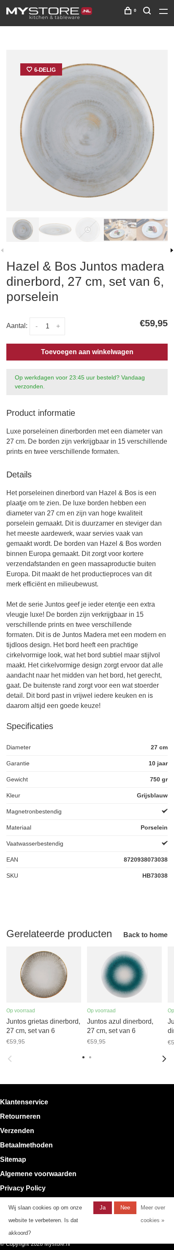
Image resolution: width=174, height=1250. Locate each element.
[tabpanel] (87, 130)
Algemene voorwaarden (38, 1173)
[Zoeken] (148, 12)
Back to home (145, 934)
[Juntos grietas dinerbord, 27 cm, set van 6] (43, 974)
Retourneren (20, 1116)
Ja (103, 1207)
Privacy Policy (23, 1188)
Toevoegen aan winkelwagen (87, 351)
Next (164, 1059)
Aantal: (16, 325)
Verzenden (17, 1130)
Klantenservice (24, 1102)
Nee (125, 1207)
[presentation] (22, 229)
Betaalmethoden (26, 1145)
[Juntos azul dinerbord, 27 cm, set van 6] (124, 974)
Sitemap (13, 1159)
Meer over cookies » (153, 1213)
